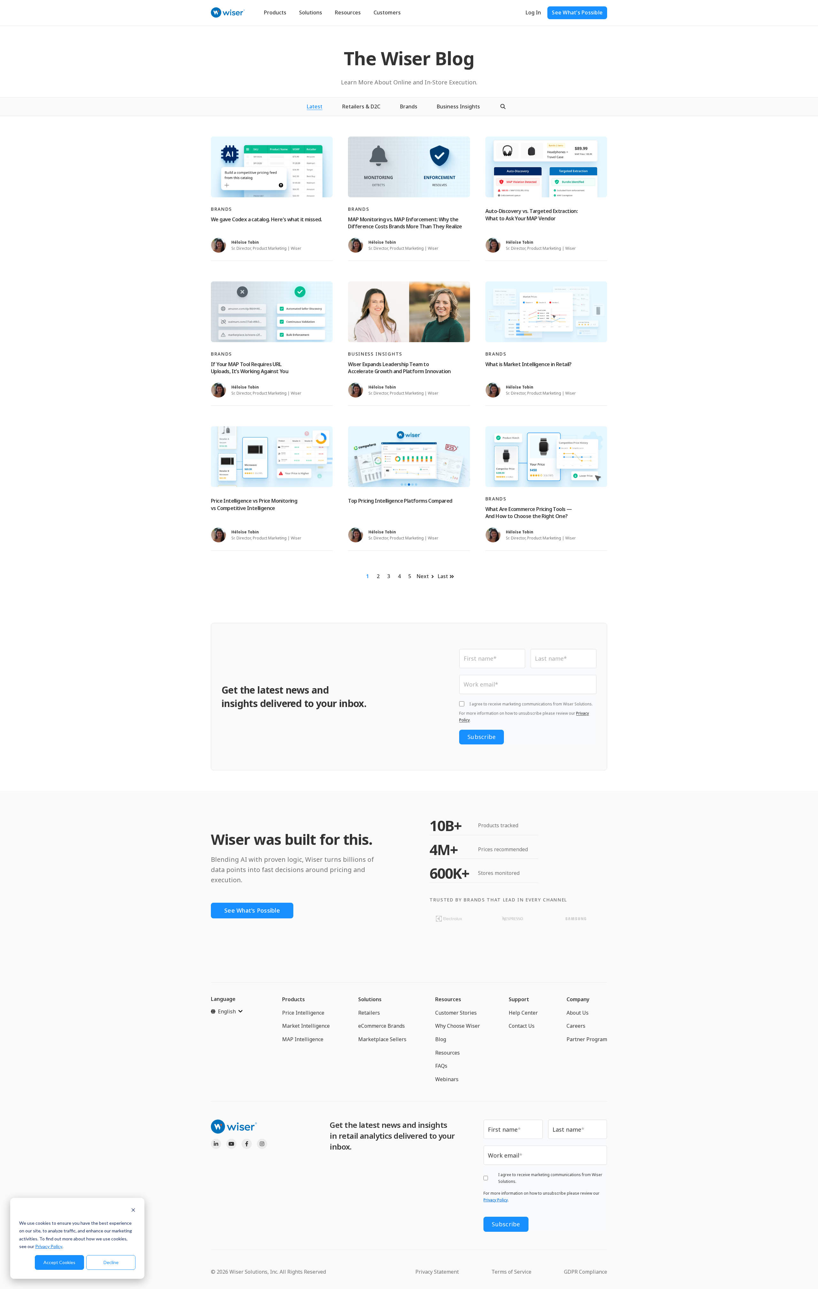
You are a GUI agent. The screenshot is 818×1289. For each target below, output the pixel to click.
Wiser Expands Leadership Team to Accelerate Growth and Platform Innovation (399, 368)
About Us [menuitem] (578, 1012)
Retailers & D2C (361, 106)
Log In (533, 12)
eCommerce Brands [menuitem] (381, 1025)
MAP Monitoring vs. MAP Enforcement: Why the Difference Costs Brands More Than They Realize (405, 223)
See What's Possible (577, 12)
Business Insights (458, 106)
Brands (408, 106)
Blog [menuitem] (440, 1039)
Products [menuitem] (293, 999)
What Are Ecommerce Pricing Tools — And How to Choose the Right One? (528, 513)
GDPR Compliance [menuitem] (585, 1271)
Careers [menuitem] (576, 1025)
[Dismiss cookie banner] (133, 1211)
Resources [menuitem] (448, 999)
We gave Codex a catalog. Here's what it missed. (266, 219)
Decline (111, 1262)
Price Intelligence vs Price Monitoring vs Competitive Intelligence (254, 504)
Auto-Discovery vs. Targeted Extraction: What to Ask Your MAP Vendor (531, 215)
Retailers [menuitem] (369, 1012)
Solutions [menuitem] (370, 999)
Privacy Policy (48, 1246)
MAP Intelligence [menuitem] (302, 1039)
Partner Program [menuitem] (587, 1039)
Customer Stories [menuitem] (456, 1012)
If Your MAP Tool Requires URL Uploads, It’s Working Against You (249, 368)
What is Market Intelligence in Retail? (528, 364)
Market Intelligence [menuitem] (306, 1025)
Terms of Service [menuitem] (511, 1271)
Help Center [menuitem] (523, 1012)
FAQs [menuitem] (441, 1065)
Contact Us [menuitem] (522, 1025)
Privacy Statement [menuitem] (437, 1271)
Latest (314, 106)
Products (275, 12)
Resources (348, 12)
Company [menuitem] (578, 999)
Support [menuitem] (519, 999)
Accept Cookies (59, 1262)
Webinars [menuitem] (447, 1079)
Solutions (310, 12)
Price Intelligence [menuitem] (303, 1012)
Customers (387, 12)
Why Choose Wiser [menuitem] (457, 1025)
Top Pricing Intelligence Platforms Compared (400, 500)
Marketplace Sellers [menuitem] (382, 1039)
